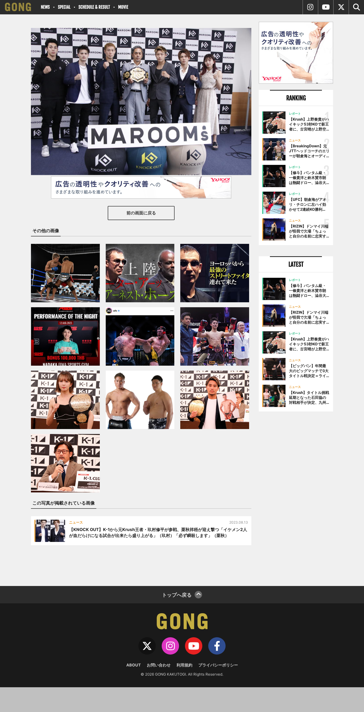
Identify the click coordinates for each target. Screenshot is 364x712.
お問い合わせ (159, 664)
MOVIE (123, 7)
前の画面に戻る (141, 212)
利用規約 (184, 664)
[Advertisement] (296, 497)
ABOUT (133, 664)
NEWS (45, 7)
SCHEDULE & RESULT (94, 7)
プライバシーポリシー (218, 664)
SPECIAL (64, 7)
